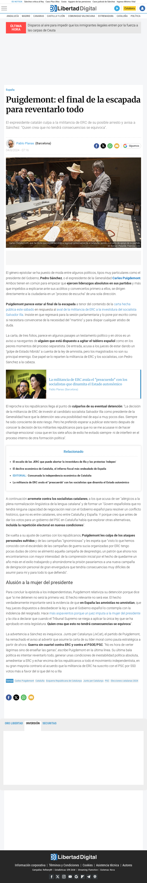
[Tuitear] (103, 145)
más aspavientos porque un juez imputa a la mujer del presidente (94, 613)
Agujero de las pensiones (79, 2)
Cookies (88, 865)
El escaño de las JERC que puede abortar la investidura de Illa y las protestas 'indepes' (64, 461)
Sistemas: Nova (107, 869)
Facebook (51, 876)
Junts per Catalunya (93, 680)
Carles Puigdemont (24, 680)
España (10, 89)
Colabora (129, 8)
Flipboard (82, 876)
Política (135, 16)
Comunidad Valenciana (81, 16)
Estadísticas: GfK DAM (65, 869)
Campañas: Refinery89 (42, 869)
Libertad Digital (73, 857)
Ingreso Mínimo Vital (126, 2)
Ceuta (63, 2)
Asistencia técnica (107, 865)
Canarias (38, 16)
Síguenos (134, 146)
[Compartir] (96, 145)
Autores (127, 865)
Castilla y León (56, 16)
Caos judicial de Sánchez (104, 2)
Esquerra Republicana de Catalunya (64, 680)
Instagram (64, 876)
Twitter (57, 876)
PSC (107, 680)
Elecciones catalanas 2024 (124, 680)
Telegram (88, 876)
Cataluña (122, 16)
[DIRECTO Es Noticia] (117, 8)
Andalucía (13, 16)
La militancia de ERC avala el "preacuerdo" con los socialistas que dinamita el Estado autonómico (71, 482)
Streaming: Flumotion (88, 869)
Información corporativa (30, 865)
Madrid (26, 16)
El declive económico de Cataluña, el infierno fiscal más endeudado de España (59, 468)
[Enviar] (110, 145)
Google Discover (76, 876)
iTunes (95, 876)
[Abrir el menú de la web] (25, 8)
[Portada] (73, 8)
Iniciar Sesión (142, 8)
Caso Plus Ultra (52, 2)
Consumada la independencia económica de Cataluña (52, 475)
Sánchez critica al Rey (34, 2)
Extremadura (105, 16)
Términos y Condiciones (64, 865)
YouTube (70, 876)
